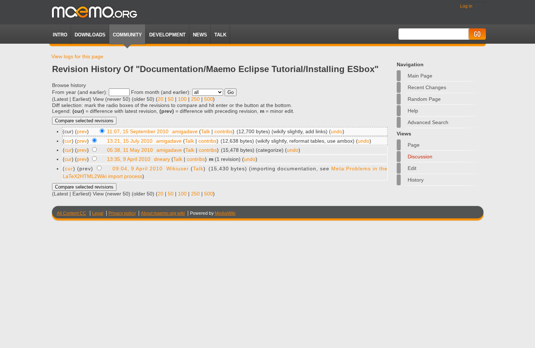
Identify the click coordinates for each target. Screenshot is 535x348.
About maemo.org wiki (163, 213)
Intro (60, 34)
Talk (205, 131)
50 (171, 99)
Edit (412, 168)
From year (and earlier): (79, 92)
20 (160, 99)
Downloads (90, 34)
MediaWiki (225, 213)
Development (167, 34)
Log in (466, 6)
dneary (162, 159)
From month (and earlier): (161, 92)
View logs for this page (77, 56)
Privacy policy (122, 213)
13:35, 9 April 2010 (128, 159)
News (200, 34)
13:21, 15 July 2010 (129, 141)
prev (82, 131)
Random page (424, 99)
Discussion (420, 156)
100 (182, 99)
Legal (97, 213)
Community (127, 34)
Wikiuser (177, 168)
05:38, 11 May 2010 (130, 150)
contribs (223, 131)
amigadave (185, 131)
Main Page (420, 76)
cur (68, 141)
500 (208, 99)
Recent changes (427, 87)
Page (414, 145)
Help (413, 111)
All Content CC (71, 213)
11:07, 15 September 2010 (138, 131)
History (416, 180)
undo (336, 131)
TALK (220, 34)
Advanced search (428, 122)
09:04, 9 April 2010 (137, 168)
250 (195, 99)
